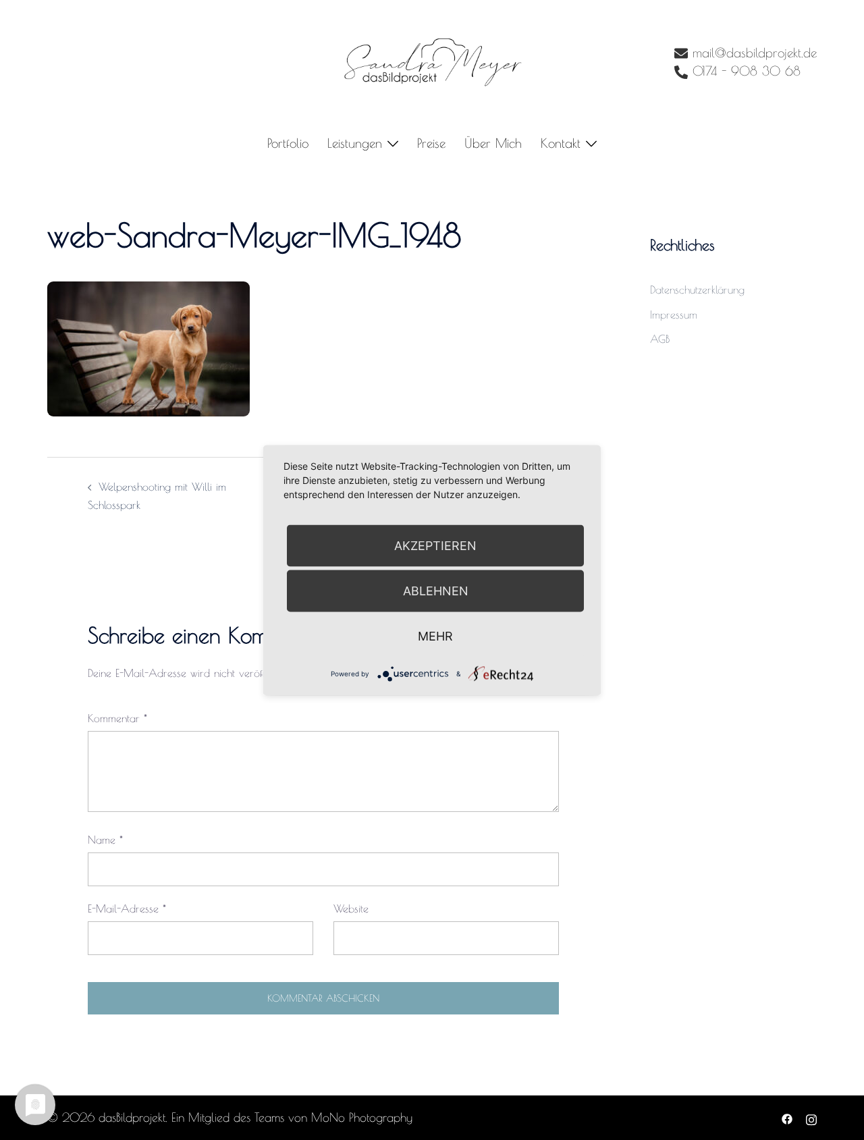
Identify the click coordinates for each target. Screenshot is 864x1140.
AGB (660, 339)
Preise (431, 143)
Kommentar (117, 718)
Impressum (673, 314)
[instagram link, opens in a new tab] (811, 1117)
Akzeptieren (435, 545)
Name (105, 840)
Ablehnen (435, 590)
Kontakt (560, 143)
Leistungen (354, 143)
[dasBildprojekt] (432, 61)
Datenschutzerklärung (697, 289)
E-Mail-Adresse (127, 908)
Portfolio (287, 143)
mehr (435, 635)
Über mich (493, 143)
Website (351, 908)
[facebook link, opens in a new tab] (787, 1117)
